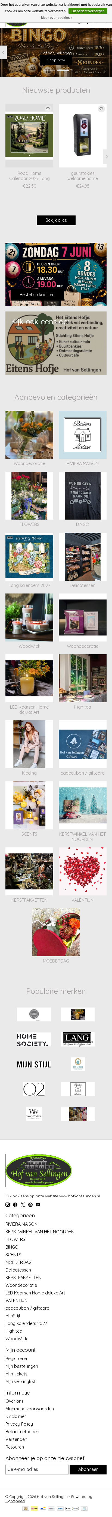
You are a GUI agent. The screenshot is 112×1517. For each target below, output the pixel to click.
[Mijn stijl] (34, 1065)
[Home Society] (34, 1040)
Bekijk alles (56, 220)
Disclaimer (15, 1416)
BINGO (82, 524)
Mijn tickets (16, 1374)
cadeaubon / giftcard (83, 773)
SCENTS (29, 834)
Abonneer (88, 1469)
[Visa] (60, 1509)
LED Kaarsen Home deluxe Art (29, 709)
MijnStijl (12, 1315)
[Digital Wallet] (72, 1509)
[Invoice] (84, 1509)
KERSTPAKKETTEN (29, 900)
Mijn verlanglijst (20, 1381)
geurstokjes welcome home (82, 176)
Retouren (14, 1447)
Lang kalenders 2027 (29, 585)
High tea (82, 707)
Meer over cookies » (57, 18)
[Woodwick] (34, 1114)
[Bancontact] (43, 1509)
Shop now (56, 60)
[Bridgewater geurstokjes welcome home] (83, 135)
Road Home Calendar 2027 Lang (29, 176)
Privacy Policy (19, 1424)
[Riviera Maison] (78, 1090)
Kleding (29, 773)
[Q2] (34, 1090)
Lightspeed (15, 1501)
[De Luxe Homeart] (78, 1015)
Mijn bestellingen (21, 1366)
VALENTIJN (82, 900)
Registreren (17, 1358)
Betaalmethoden (22, 1431)
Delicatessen (82, 585)
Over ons (14, 1401)
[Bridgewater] (34, 1015)
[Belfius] (51, 1509)
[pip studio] (78, 1065)
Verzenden (16, 1439)
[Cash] (25, 1509)
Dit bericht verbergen (87, 11)
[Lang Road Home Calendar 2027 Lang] (29, 135)
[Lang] (78, 1040)
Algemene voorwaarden (29, 1408)
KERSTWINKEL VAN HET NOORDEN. (82, 836)
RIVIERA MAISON (83, 463)
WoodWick (29, 646)
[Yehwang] (78, 1114)
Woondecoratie (29, 463)
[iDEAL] (34, 1509)
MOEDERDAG (56, 961)
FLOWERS (29, 524)
